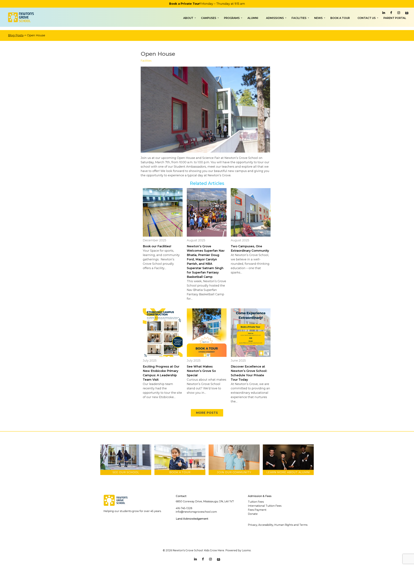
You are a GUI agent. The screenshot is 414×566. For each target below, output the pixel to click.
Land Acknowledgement (192, 518)
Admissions (275, 18)
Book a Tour (340, 18)
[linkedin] (384, 13)
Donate (253, 513)
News (318, 18)
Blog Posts (15, 35)
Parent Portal (394, 18)
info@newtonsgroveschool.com (196, 511)
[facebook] (391, 13)
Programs (232, 18)
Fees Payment (257, 509)
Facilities (299, 18)
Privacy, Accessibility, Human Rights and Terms (277, 524)
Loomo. (246, 550)
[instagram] (399, 13)
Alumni (252, 18)
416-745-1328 (184, 508)
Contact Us (367, 18)
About (188, 18)
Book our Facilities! (157, 246)
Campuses (208, 18)
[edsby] (407, 13)
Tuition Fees (256, 501)
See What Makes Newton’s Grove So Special (201, 371)
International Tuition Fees (264, 505)
